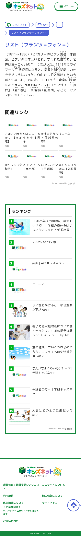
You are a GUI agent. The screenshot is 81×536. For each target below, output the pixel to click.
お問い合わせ (10, 521)
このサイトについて (53, 484)
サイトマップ (49, 503)
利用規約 (8, 495)
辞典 (45, 25)
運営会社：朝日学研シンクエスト (21, 487)
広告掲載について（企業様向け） (21, 508)
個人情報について (52, 495)
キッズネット (19, 25)
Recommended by (59, 183)
